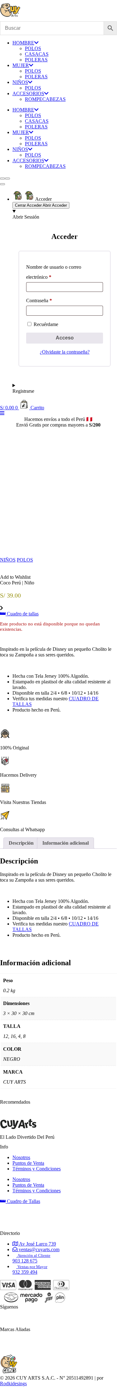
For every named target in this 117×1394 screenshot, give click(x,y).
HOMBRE (23, 42)
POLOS (33, 48)
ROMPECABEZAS (45, 99)
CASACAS (37, 54)
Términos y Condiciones (36, 1168)
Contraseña (39, 300)
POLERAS (36, 59)
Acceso (65, 337)
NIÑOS (20, 82)
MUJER (20, 65)
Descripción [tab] (21, 843)
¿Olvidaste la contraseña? (65, 352)
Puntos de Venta (28, 1163)
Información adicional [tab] (65, 843)
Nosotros (21, 1157)
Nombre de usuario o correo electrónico (53, 272)
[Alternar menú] (2, 184)
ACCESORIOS (28, 93)
